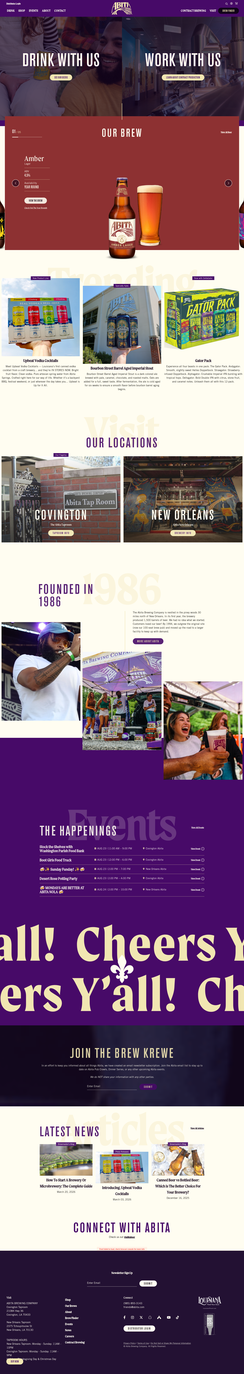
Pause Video (60, 704)
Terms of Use (143, 1343)
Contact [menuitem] (60, 10)
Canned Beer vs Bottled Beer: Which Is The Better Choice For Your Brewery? (178, 1184)
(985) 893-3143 (133, 1303)
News (68, 1330)
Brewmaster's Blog (66, 1143)
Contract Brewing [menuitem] (193, 10)
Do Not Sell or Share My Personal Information (171, 1343)
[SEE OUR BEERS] (61, 68)
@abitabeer (129, 1237)
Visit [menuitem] (213, 10)
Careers (69, 1336)
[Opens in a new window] (209, 1303)
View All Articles (197, 1128)
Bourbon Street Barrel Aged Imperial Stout (122, 368)
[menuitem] (122, 8)
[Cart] (236, 5)
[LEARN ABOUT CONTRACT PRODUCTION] (183, 68)
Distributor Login (13, 3)
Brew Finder (72, 1318)
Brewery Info (183, 532)
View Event (196, 847)
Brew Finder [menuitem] (228, 11)
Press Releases (122, 1151)
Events (69, 1324)
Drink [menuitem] (11, 10)
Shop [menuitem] (21, 10)
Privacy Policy (130, 1343)
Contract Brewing (75, 1342)
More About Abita (147, 641)
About (68, 1312)
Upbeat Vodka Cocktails (40, 360)
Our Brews (71, 1305)
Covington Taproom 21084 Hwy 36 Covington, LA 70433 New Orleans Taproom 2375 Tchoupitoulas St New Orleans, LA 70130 (20, 1319)
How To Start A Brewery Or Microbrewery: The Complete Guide (66, 1181)
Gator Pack (203, 360)
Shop (68, 1299)
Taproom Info (61, 532)
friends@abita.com (134, 1307)
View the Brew (35, 199)
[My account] (231, 5)
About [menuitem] (46, 10)
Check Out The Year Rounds (35, 206)
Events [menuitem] (33, 10)
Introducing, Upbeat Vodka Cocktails (122, 1189)
